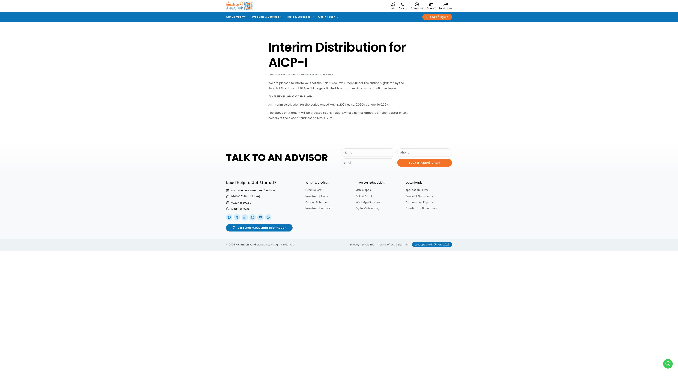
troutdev (274, 74)
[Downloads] (417, 4)
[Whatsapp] (268, 217)
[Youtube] (260, 217)
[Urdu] (393, 4)
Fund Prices (445, 8)
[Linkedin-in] (245, 217)
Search (403, 8)
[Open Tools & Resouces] (312, 17)
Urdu (392, 8)
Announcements (309, 74)
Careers (431, 8)
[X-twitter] (237, 217)
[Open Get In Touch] (337, 17)
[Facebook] (229, 217)
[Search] (403, 4)
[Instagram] (252, 217)
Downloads (417, 8)
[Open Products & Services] (281, 17)
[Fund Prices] (446, 4)
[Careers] (431, 4)
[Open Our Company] (247, 17)
